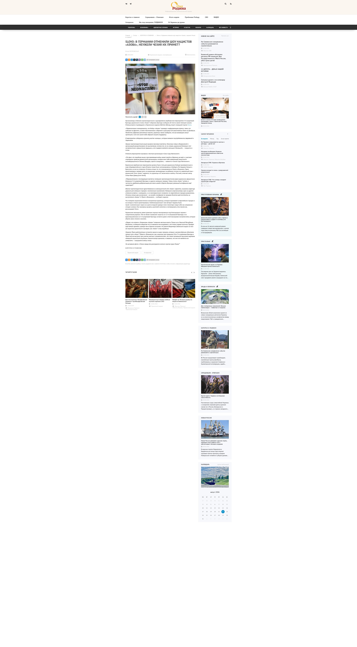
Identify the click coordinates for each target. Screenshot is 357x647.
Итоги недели (174, 17)
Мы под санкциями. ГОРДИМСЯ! (151, 22)
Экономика (144, 27)
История (176, 27)
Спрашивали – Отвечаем (154, 17)
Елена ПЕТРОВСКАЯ (132, 51)
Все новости (223, 27)
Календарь (210, 27)
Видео (216, 17)
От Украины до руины (176, 22)
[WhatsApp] (142, 60)
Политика (131, 27)
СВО (206, 17)
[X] (134, 60)
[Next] (229, 27)
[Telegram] (145, 60)
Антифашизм (147, 252)
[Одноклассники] (129, 60)
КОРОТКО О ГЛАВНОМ (147, 35)
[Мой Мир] (132, 60)
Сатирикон (129, 22)
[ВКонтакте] (126, 60)
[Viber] (139, 60)
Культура (187, 27)
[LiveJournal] (137, 60)
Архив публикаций (223, 464)
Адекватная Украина (160, 27)
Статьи (135, 35)
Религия (198, 27)
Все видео (226, 95)
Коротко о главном (132, 17)
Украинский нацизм (133, 252)
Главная (127, 35)
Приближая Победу (192, 17)
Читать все (225, 36)
